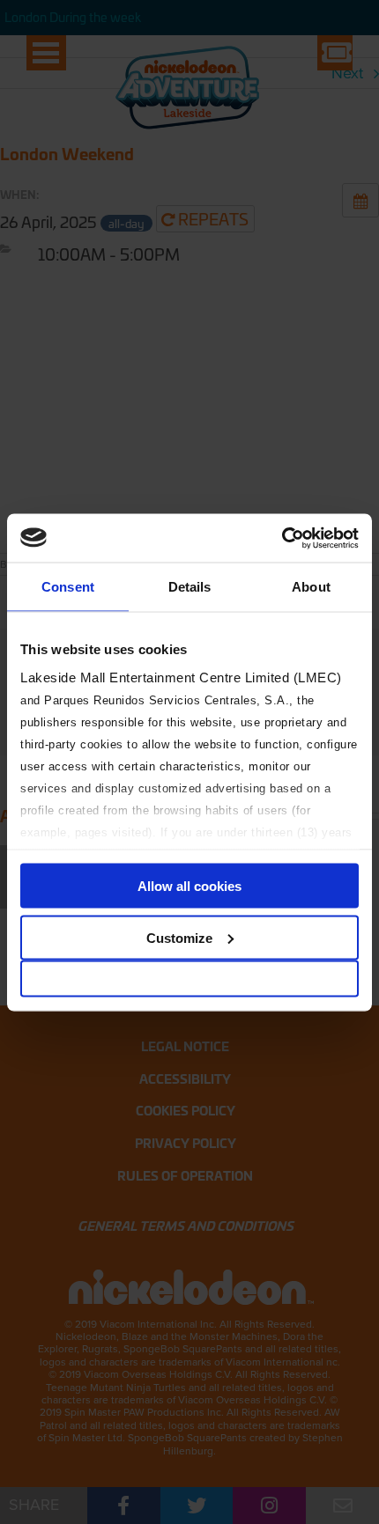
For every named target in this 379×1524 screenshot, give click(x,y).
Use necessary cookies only (189, 978)
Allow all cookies (189, 886)
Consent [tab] (67, 586)
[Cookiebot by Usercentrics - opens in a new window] (281, 537)
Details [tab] (190, 586)
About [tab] (311, 586)
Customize (179, 937)
